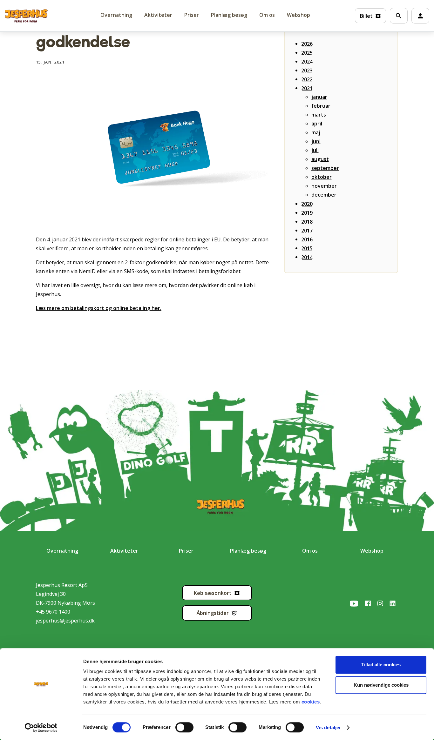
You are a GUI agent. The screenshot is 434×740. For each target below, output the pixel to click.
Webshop (298, 14)
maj (315, 132)
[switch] (178, 727)
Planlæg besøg (229, 14)
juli (315, 150)
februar (320, 105)
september (325, 168)
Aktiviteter (158, 14)
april (316, 123)
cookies (311, 701)
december (323, 194)
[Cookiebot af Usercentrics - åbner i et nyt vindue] (41, 727)
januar (319, 96)
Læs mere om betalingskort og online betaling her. (98, 308)
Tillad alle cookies (381, 664)
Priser (191, 14)
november (324, 185)
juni (316, 141)
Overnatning (62, 550)
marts (318, 114)
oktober (321, 176)
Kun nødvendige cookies (381, 685)
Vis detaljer (328, 727)
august (320, 159)
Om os (267, 14)
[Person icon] (420, 16)
